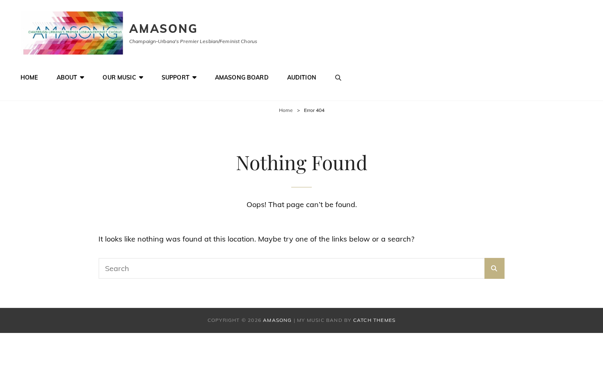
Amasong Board (242, 77)
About (67, 77)
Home (29, 77)
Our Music (119, 77)
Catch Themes (374, 320)
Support (176, 77)
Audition (301, 77)
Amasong (163, 28)
